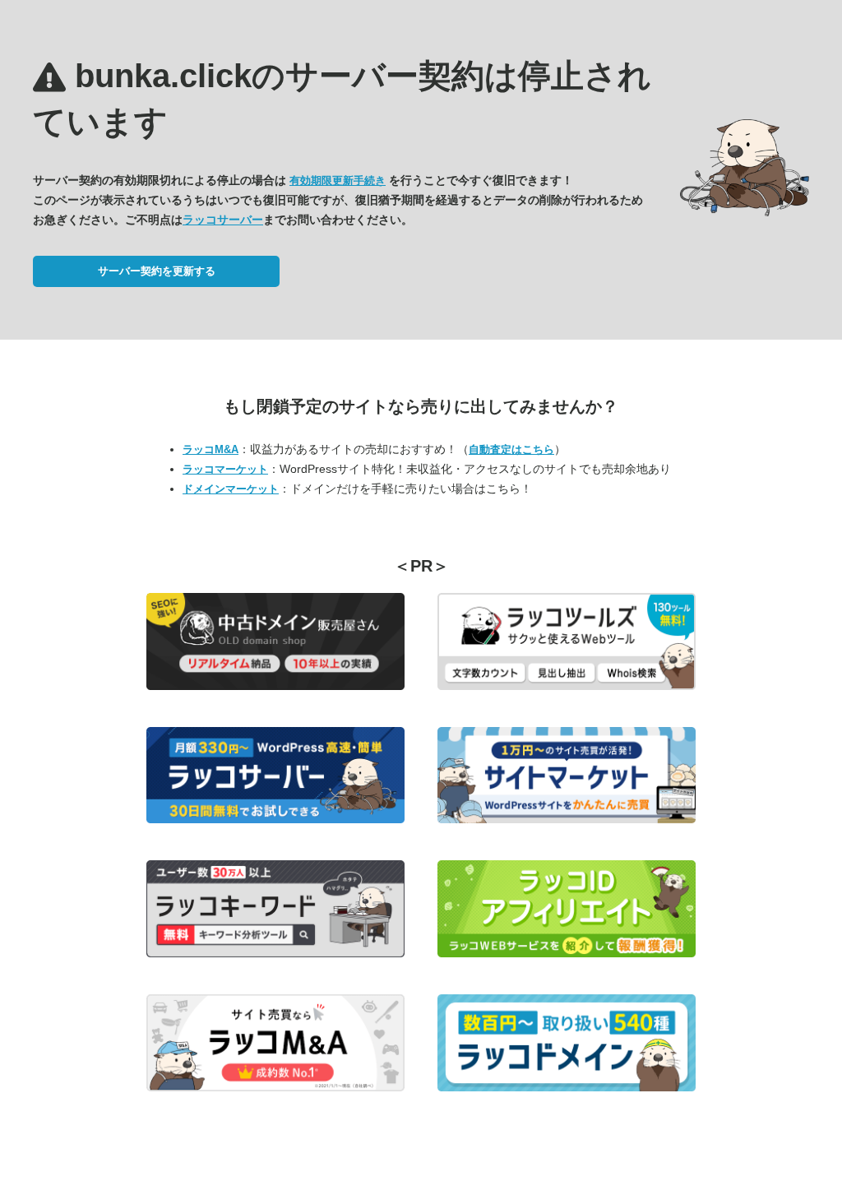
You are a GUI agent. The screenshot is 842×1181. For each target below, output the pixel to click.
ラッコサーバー (223, 219)
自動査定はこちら (511, 449)
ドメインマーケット (231, 489)
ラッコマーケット (225, 469)
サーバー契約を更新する (156, 271)
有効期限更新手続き (337, 180)
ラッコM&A (210, 449)
